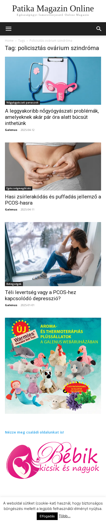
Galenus (11, 130)
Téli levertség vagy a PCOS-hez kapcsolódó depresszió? (40, 295)
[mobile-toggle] (8, 28)
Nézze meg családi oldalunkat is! (34, 432)
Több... (65, 516)
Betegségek (13, 284)
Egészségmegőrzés (18, 188)
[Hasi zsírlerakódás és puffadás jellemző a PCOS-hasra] (53, 166)
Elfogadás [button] (47, 516)
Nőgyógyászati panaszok (22, 102)
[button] (99, 28)
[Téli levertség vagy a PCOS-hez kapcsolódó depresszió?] (53, 254)
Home (9, 40)
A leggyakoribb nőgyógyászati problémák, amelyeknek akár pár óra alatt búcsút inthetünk (52, 117)
